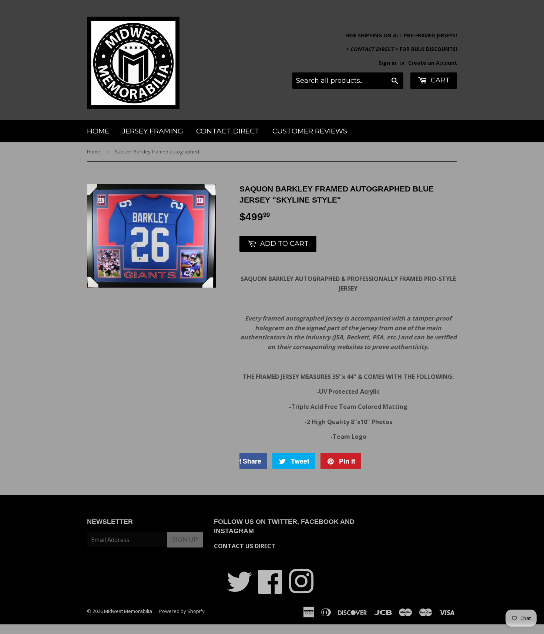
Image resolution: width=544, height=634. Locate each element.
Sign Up (185, 539)
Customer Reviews (309, 131)
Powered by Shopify (182, 611)
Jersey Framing (152, 131)
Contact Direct (227, 131)
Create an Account (432, 62)
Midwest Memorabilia (128, 611)
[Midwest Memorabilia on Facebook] (270, 590)
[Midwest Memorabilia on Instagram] (301, 590)
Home (98, 131)
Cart (439, 80)
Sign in (387, 62)
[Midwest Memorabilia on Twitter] (239, 590)
